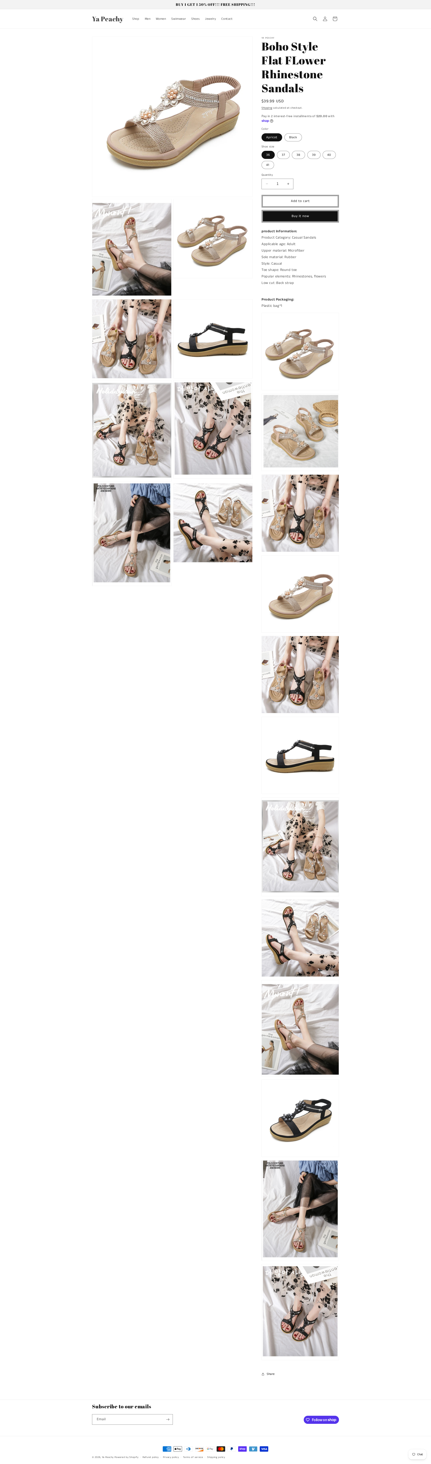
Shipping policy (216, 1457)
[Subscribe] (168, 1419)
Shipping (267, 108)
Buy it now (300, 216)
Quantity (267, 175)
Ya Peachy (108, 1457)
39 (314, 155)
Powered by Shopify (126, 1457)
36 (268, 155)
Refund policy (151, 1457)
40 (329, 155)
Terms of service (193, 1457)
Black (293, 137)
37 (283, 155)
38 (298, 155)
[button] (315, 19)
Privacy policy (171, 1457)
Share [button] (271, 1374)
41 (267, 165)
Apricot (271, 137)
